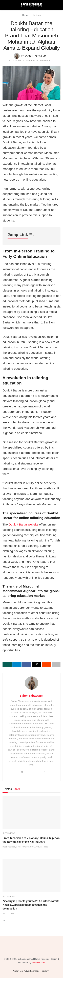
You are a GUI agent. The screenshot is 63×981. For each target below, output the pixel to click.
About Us (18, 970)
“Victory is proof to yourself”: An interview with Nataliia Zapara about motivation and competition (31, 905)
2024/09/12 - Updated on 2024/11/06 (31, 60)
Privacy (45, 970)
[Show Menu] (4, 5)
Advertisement (31, 970)
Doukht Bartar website (23, 524)
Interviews (36, 15)
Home (25, 15)
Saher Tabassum (35, 56)
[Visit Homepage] (32, 5)
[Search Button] (59, 5)
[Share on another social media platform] (56, 664)
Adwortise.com (38, 963)
